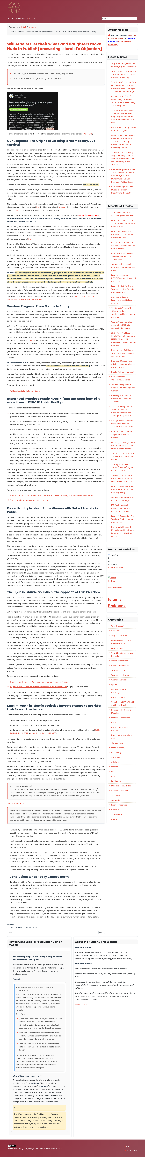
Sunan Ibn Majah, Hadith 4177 (43, 733)
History (114, 722)
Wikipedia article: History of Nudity (25, 391)
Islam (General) (118, 747)
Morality (114, 767)
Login (127, 1146)
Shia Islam (115, 795)
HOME (10, 18)
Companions (117, 743)
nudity (15, 210)
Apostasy (115, 757)
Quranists (115, 800)
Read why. (113, 44)
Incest (114, 771)
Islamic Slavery (117, 648)
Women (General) (119, 680)
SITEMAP (31, 18)
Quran (114, 684)
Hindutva (115, 809)
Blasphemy (116, 752)
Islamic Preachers (119, 805)
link (37, 207)
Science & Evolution (119, 790)
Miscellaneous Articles (121, 786)
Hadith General (118, 697)
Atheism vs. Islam (115, 567)
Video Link (88, 134)
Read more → (81, 1004)
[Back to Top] (141, 1153)
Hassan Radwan (115, 587)
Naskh (114, 819)
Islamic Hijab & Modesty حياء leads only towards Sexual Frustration (39, 682)
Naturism (62, 207)
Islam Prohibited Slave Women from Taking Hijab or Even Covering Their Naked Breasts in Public (52, 495)
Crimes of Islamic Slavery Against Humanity (29, 500)
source (32, 340)
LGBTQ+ (114, 776)
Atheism (115, 762)
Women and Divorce (120, 675)
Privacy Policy (131, 1150)
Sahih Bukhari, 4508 (15, 803)
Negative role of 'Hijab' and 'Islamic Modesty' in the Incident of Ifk (38, 686)
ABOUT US (20, 18)
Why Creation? (117, 626)
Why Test (115, 631)
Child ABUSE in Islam (120, 665)
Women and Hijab (119, 670)
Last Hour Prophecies (120, 718)
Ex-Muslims (116, 781)
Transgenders (117, 814)
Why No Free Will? (119, 635)
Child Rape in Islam (119, 661)
